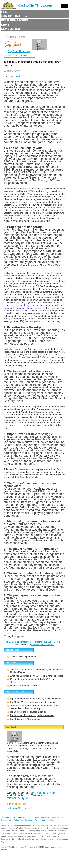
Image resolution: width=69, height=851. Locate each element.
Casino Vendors (47, 820)
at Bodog (8, 283)
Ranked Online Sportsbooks (23, 656)
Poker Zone (19, 820)
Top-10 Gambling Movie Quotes (25, 719)
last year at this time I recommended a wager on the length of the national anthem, (33, 306)
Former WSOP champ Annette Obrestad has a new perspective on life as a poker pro (34, 707)
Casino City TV (57, 817)
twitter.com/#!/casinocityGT (20, 808)
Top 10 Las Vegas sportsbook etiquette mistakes (33, 702)
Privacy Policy (19, 847)
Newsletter (10, 28)
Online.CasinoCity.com (42, 644)
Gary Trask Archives (18, 55)
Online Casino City (41, 817)
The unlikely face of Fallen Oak (25, 685)
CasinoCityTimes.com (35, 5)
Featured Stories (15, 20)
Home (5, 12)
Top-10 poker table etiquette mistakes (28, 712)
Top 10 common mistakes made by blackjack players (36, 698)
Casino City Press (32, 820)
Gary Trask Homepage (19, 51)
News (5, 24)
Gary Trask (14, 76)
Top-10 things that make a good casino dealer (32, 715)
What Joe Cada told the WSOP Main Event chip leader (36, 676)
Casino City (28, 817)
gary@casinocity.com (43, 792)
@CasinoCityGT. (18, 798)
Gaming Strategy (14, 16)
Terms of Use (6, 847)
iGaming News (7, 820)
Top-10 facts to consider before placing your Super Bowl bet (33, 642)
